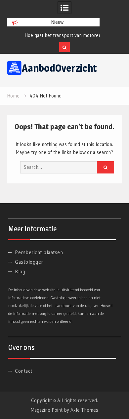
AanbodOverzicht (59, 68)
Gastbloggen (29, 262)
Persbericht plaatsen (39, 252)
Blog (20, 271)
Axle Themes (84, 410)
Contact (23, 371)
